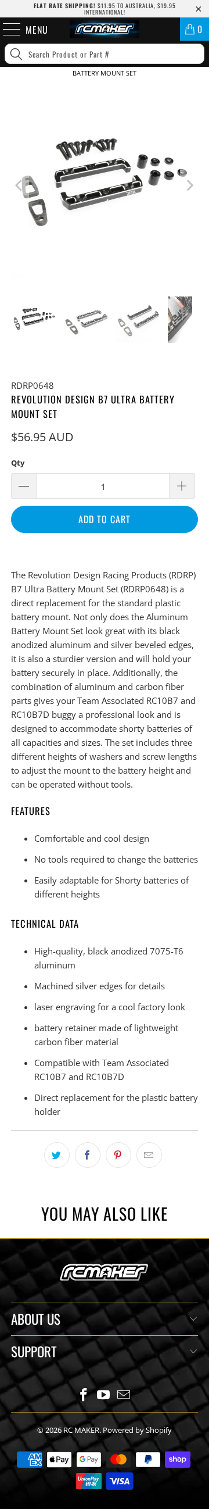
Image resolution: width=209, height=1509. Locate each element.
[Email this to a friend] (149, 1155)
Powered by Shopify (137, 1430)
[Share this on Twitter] (57, 1155)
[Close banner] (197, 92)
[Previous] (19, 185)
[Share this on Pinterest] (118, 1155)
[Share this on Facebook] (87, 1155)
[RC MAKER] (104, 29)
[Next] (189, 185)
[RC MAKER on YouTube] (104, 1395)
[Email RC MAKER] (124, 1395)
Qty (17, 462)
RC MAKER (81, 1430)
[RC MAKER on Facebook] (83, 1395)
